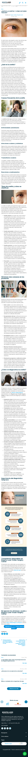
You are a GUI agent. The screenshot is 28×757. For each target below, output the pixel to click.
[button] (26, 701)
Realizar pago (8, 743)
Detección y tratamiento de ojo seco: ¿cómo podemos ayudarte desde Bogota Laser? (20, 642)
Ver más (24, 663)
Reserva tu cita (14, 688)
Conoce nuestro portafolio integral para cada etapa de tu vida (7, 641)
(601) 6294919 (4, 725)
